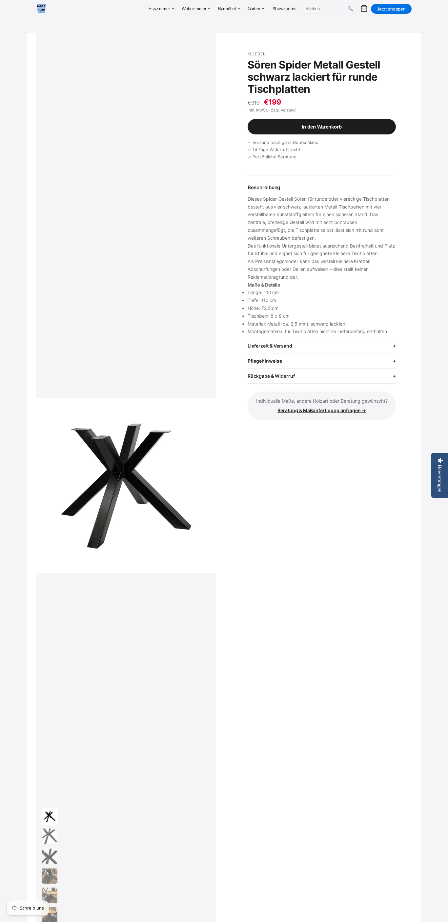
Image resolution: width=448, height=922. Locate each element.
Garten (254, 8)
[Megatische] (41, 8)
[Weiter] (205, 485)
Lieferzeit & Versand (270, 346)
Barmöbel (227, 8)
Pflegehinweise (265, 361)
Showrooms (284, 8)
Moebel (257, 53)
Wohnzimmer (194, 8)
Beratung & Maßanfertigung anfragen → (321, 410)
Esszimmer (159, 8)
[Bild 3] (49, 856)
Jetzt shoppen (391, 8)
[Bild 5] (49, 895)
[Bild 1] (49, 816)
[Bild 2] (49, 836)
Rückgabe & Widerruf (271, 376)
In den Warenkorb (321, 127)
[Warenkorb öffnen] (364, 8)
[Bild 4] (49, 875)
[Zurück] (69, 485)
